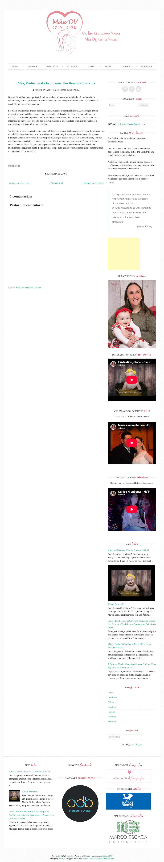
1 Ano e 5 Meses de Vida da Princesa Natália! (128, 550)
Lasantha (84, 859)
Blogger (138, 744)
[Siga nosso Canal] (138, 89)
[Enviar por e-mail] (9, 165)
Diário (108, 66)
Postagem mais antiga (93, 183)
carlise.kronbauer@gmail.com (131, 124)
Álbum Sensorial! (116, 604)
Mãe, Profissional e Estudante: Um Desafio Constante (56, 83)
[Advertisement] (124, 254)
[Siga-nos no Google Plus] (132, 89)
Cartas (91, 66)
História (32, 66)
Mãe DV (41, 90)
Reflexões (52, 66)
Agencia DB (107, 856)
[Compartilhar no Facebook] (18, 165)
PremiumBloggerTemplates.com (102, 859)
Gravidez (126, 66)
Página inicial (57, 183)
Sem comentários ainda (68, 90)
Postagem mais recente (19, 183)
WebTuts (62, 859)
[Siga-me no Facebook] (125, 89)
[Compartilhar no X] (15, 165)
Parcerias (146, 66)
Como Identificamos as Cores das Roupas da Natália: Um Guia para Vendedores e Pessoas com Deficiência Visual (132, 624)
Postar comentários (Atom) (28, 287)
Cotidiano (72, 66)
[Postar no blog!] (12, 165)
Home (15, 66)
